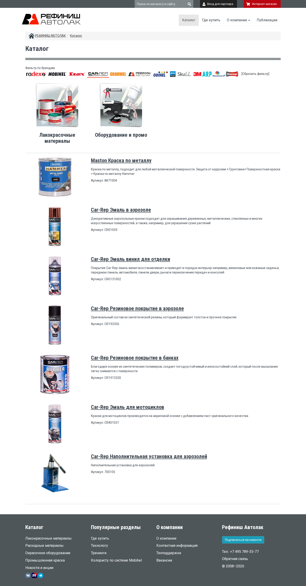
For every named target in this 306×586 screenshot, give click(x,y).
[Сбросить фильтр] (255, 74)
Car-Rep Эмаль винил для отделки (130, 259)
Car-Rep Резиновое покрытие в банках (135, 358)
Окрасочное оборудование (47, 553)
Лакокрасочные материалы (48, 538)
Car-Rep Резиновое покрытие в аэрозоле (137, 308)
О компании (237, 20)
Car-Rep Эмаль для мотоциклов (127, 407)
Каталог (188, 20)
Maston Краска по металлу (121, 160)
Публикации (267, 20)
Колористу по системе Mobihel (116, 560)
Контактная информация (177, 545)
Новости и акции (39, 568)
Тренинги (98, 553)
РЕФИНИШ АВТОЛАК (50, 35)
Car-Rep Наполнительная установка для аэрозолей (149, 456)
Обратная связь (235, 559)
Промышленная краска (45, 560)
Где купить (211, 20)
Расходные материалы (44, 545)
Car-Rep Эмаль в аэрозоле (121, 210)
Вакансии (164, 560)
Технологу (99, 545)
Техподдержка (168, 553)
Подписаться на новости (243, 540)
